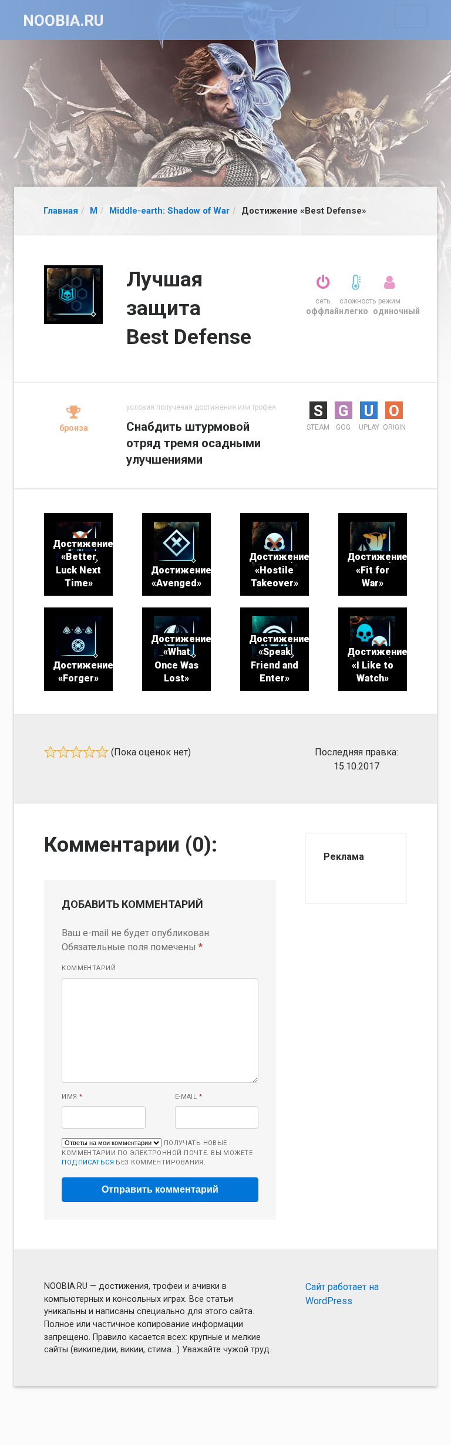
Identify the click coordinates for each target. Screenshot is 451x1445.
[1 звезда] (50, 751)
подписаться (88, 1162)
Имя (72, 1096)
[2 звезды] (63, 751)
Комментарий (89, 968)
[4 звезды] (89, 751)
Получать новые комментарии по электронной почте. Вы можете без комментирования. (157, 1152)
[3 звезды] (76, 751)
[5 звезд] (102, 751)
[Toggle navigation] (411, 16)
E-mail (189, 1096)
